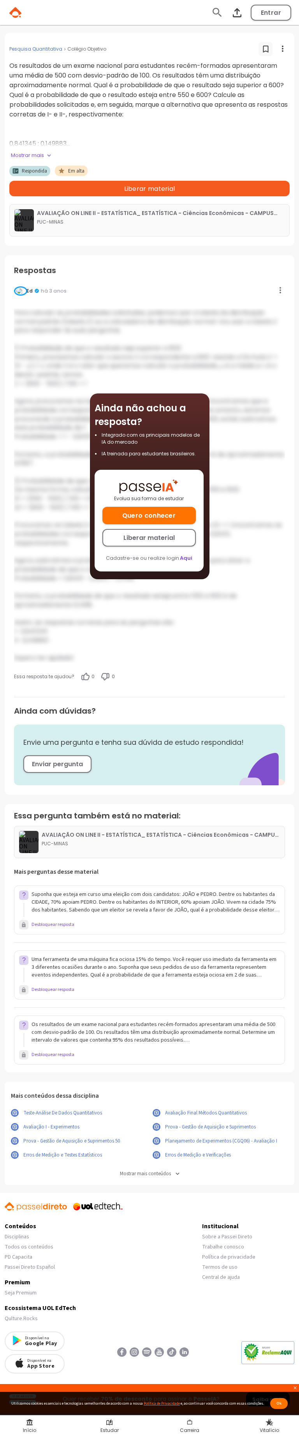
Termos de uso (219, 1267)
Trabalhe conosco (223, 1247)
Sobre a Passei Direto (227, 1237)
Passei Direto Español (30, 1267)
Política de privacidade (228, 1257)
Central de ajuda (221, 1277)
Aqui (186, 558)
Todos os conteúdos (29, 1247)
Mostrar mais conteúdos (145, 1173)
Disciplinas (17, 1237)
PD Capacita (18, 1257)
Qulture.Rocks (21, 1318)
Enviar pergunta (57, 764)
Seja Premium (21, 1293)
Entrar (271, 12)
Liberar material (149, 537)
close (295, 1388)
